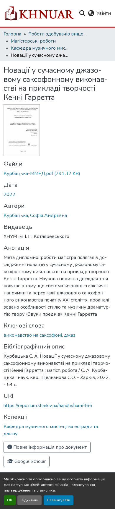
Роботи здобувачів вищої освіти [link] (57, 34)
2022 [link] (9, 194)
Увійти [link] (103, 13)
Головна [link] (12, 34)
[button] (39, 13)
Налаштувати (58, 500)
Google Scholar (29, 461)
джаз (69, 335)
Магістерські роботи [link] (33, 41)
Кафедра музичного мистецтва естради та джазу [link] (40, 48)
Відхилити (29, 500)
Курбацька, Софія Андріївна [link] (35, 215)
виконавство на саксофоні (33, 335)
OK (9, 500)
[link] (57, 173)
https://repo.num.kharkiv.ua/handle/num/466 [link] (48, 405)
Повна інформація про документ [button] (49, 447)
